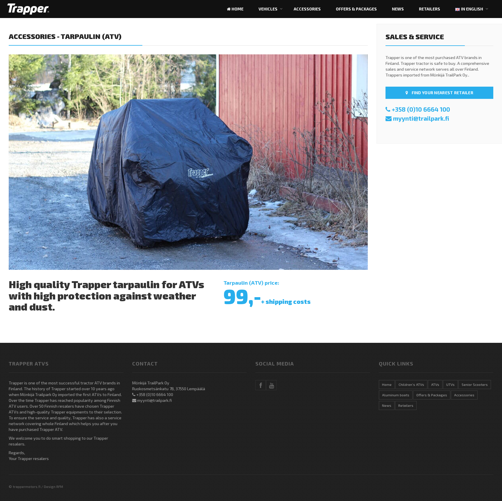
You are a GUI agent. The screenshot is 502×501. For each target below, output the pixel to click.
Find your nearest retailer (441, 92)
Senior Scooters (475, 384)
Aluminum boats (395, 395)
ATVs (435, 384)
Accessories (307, 8)
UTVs (450, 384)
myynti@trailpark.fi (421, 118)
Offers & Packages (356, 8)
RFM (59, 486)
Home (237, 8)
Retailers (429, 8)
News (398, 8)
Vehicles (268, 8)
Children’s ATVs (411, 384)
